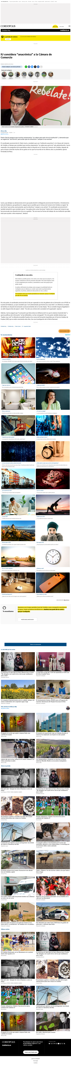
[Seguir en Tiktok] (60, 1043)
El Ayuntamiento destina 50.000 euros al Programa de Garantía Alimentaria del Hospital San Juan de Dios (52, 701)
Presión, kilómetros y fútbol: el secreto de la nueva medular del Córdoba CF (50, 817)
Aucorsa (33, 1)
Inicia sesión (62, 26)
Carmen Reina (4, 819)
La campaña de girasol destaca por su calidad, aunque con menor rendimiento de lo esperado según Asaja (17, 701)
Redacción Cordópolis (40, 675)
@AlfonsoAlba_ (5, 134)
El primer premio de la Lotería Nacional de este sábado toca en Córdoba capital (17, 871)
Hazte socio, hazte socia (27, 619)
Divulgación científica (41, 1)
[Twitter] (35, 67)
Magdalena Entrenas (40, 1034)
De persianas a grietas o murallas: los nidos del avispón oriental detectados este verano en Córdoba (16, 817)
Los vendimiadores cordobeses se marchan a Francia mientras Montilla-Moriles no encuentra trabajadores (51, 760)
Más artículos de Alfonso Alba (9, 706)
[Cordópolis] (9, 1042)
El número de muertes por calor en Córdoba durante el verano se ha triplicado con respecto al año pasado (52, 734)
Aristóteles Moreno (5, 677)
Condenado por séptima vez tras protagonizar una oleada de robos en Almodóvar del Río (17, 843)
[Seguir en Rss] (64, 1043)
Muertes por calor (24, 1)
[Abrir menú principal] (69, 26)
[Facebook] (29, 67)
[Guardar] (41, 67)
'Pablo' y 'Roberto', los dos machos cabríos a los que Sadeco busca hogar (53, 871)
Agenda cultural (47, 1)
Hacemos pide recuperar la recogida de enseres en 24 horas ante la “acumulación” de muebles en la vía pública (17, 923)
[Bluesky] (32, 67)
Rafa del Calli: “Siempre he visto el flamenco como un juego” (16, 789)
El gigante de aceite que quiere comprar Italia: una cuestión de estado (15, 734)
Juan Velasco (3, 792)
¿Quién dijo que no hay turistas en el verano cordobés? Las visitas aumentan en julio (17, 760)
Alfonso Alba (4, 131)
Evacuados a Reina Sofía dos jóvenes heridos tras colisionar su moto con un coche (17, 897)
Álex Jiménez (38, 819)
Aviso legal (35, 1060)
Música (36, 1)
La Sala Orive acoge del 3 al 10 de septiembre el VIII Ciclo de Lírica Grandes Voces (52, 673)
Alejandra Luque (4, 846)
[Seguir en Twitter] (51, 1043)
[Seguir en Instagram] (56, 1043)
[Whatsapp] (26, 67)
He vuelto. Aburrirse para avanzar (45, 1032)
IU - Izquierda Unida (26, 326)
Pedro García (18, 326)
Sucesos (20, 1)
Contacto (35, 1062)
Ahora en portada (5, 766)
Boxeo (56, 1)
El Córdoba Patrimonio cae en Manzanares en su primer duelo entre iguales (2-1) (17, 953)
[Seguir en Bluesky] (49, 1043)
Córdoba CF (52, 1)
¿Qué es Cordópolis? (35, 1058)
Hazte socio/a (55, 26)
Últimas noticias (5, 929)
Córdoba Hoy (6, 30)
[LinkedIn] (38, 67)
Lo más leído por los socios (8, 649)
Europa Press (4, 873)
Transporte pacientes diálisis (13, 1)
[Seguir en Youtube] (58, 1043)
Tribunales (29, 1)
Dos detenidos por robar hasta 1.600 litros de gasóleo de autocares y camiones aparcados (52, 923)
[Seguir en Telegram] (54, 1043)
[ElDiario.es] (64, 30)
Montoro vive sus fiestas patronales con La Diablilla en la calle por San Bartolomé (52, 897)
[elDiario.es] (9, 1045)
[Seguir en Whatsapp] (62, 1043)
